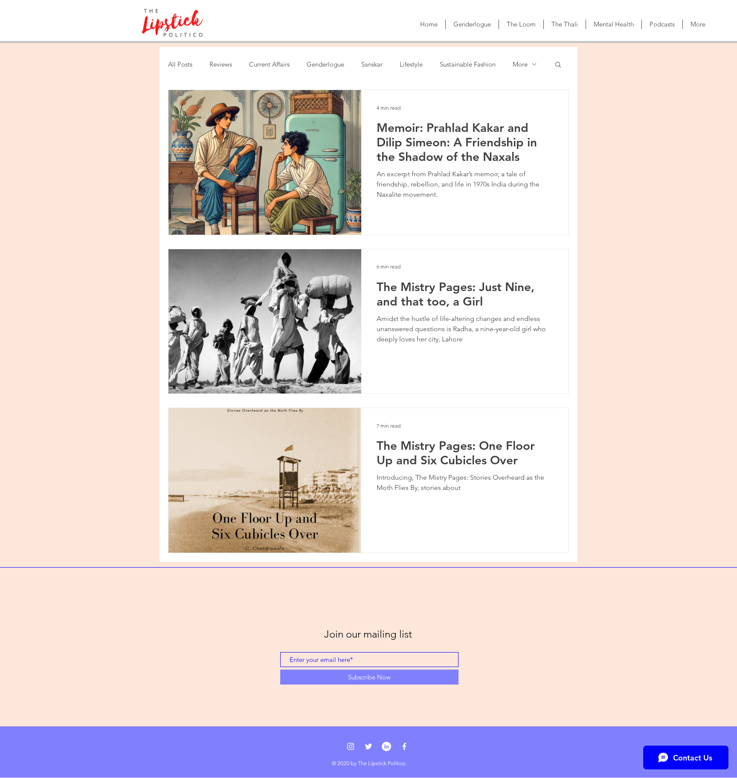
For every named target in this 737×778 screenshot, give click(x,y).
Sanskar (372, 64)
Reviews (220, 64)
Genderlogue (325, 64)
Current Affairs (269, 64)
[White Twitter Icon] (368, 746)
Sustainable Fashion (468, 64)
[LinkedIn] (386, 746)
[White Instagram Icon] (350, 746)
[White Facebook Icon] (404, 746)
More (520, 64)
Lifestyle (411, 64)
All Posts (180, 64)
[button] (558, 65)
